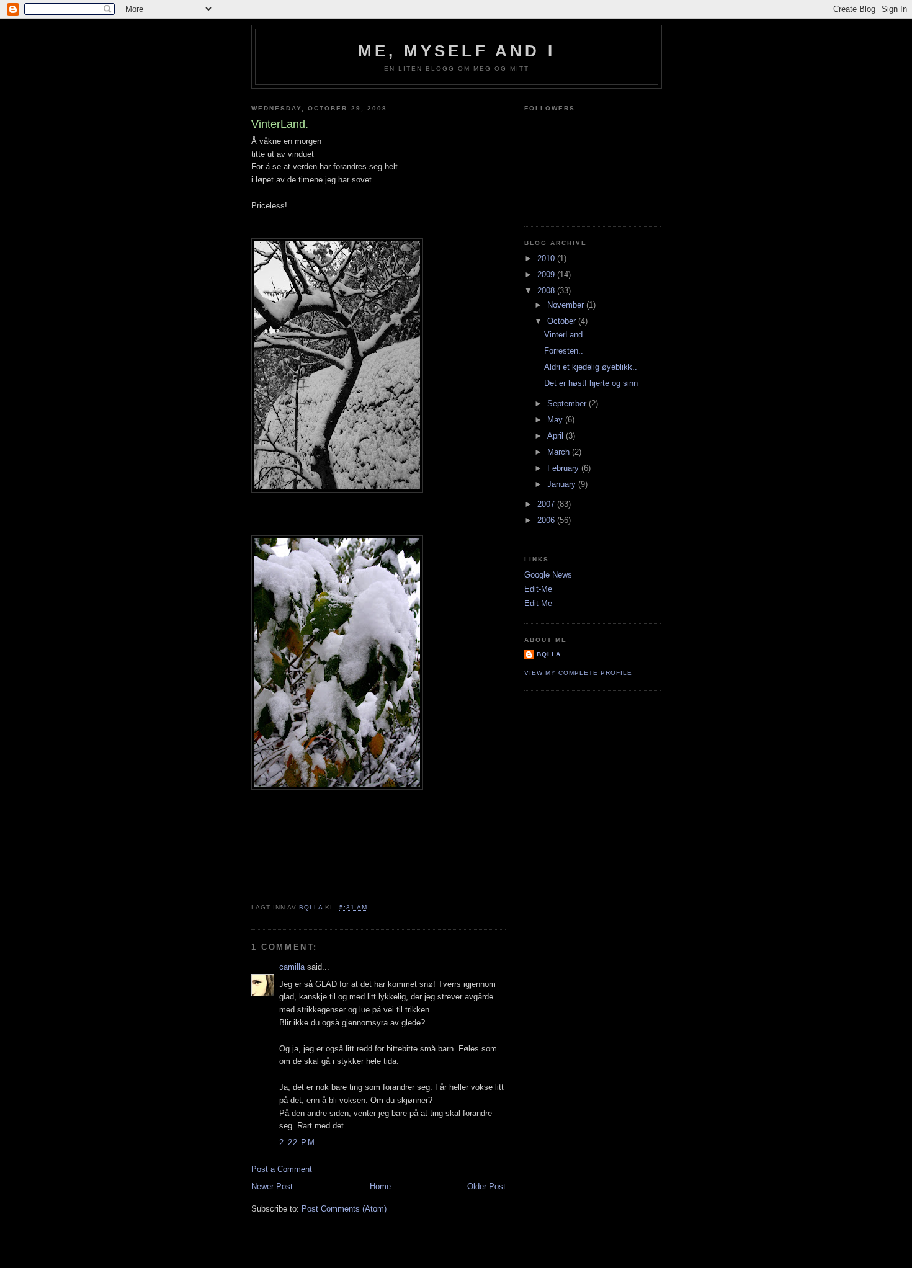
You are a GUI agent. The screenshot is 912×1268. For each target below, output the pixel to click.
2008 (547, 290)
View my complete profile (578, 672)
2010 (547, 258)
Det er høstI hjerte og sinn (591, 383)
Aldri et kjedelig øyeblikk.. (590, 367)
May (556, 419)
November (566, 305)
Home (380, 1186)
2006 (547, 520)
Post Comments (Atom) (344, 1208)
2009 (547, 274)
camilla (292, 966)
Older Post (486, 1186)
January (562, 484)
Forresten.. (563, 350)
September (568, 403)
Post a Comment (281, 1169)
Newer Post (272, 1186)
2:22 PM (297, 1142)
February (564, 468)
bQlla (549, 654)
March (559, 452)
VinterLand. (564, 334)
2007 (547, 504)
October (562, 321)
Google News (548, 574)
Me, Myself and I (456, 51)
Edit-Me (538, 589)
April (556, 435)
